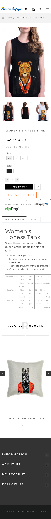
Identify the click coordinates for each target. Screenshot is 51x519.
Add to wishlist (37, 187)
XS (9, 158)
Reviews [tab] (34, 219)
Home (9, 18)
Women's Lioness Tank (25, 130)
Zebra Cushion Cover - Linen (25, 418)
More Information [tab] (14, 219)
